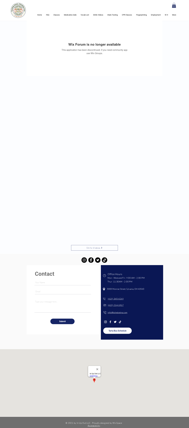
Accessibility (94, 425)
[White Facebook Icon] (110, 322)
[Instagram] (84, 260)
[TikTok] (104, 260)
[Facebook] (91, 260)
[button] (174, 5)
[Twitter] (97, 260)
